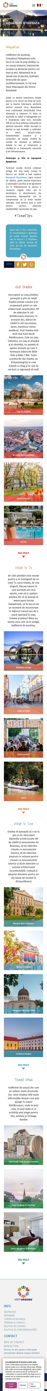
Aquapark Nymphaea (16, 177)
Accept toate (11, 1385)
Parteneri (9, 1315)
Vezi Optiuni (33, 1385)
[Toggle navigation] (33, 5)
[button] (40, 5)
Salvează (23, 1385)
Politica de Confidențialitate (20, 1329)
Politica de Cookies (15, 1326)
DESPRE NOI (10, 1312)
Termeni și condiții (14, 1322)
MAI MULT (23, 553)
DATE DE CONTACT (14, 1342)
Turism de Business (14, 1319)
